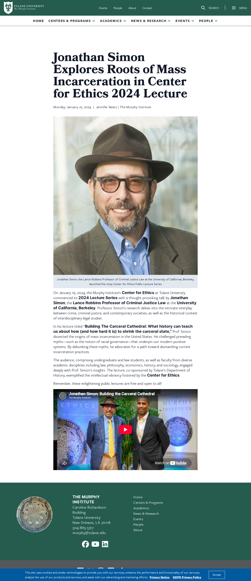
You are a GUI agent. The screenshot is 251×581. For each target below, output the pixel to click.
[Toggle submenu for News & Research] (169, 21)
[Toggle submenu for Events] (193, 21)
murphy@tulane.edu (89, 532)
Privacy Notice (160, 577)
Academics (111, 21)
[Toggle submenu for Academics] (125, 21)
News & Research (148, 21)
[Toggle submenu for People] (216, 21)
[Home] (24, 8)
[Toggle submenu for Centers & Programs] (93, 21)
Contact (147, 8)
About (132, 8)
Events (103, 8)
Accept (217, 574)
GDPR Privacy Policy (187, 577)
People (118, 8)
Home (38, 21)
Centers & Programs (69, 21)
